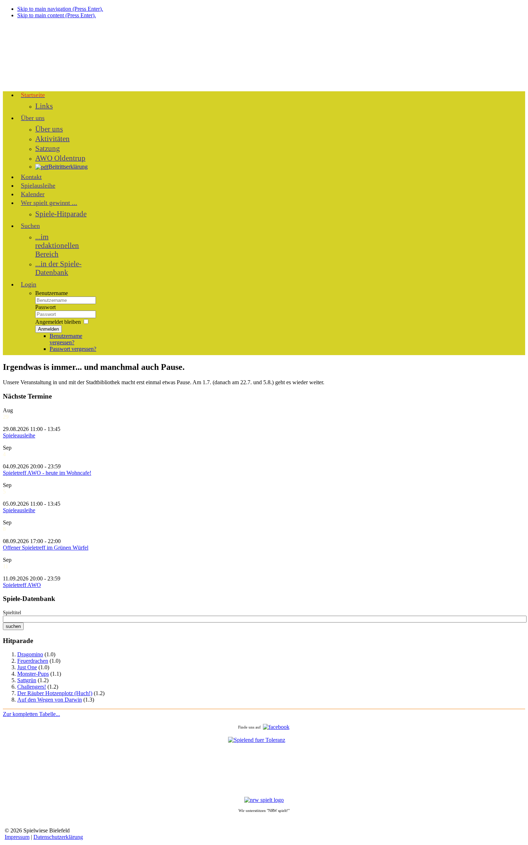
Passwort (45, 307)
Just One (27, 667)
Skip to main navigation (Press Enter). (60, 9)
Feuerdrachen (32, 661)
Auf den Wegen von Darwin (49, 700)
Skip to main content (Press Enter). (56, 15)
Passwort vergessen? (73, 349)
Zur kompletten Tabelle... (31, 714)
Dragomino (30, 654)
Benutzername (51, 293)
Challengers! (31, 687)
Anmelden (48, 329)
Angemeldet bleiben (58, 322)
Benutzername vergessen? (66, 339)
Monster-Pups (33, 674)
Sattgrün (26, 680)
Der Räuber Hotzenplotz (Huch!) (54, 693)
